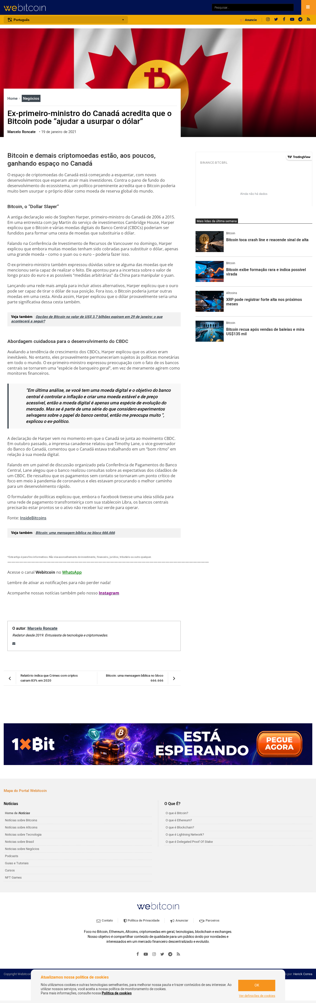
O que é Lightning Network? (185, 834)
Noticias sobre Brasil (19, 841)
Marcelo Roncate (42, 628)
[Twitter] (276, 20)
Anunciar (181, 920)
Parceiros (212, 920)
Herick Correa (302, 974)
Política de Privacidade (143, 920)
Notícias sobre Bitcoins (21, 820)
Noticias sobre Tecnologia (23, 834)
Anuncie (250, 20)
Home (13, 98)
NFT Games (13, 877)
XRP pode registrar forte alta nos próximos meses (264, 302)
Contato (107, 920)
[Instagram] (268, 20)
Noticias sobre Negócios (22, 848)
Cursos (10, 870)
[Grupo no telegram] (300, 20)
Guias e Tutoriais (17, 863)
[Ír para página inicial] (105, 7)
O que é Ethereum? (179, 820)
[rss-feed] (308, 20)
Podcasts (11, 856)
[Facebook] (284, 20)
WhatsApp (72, 572)
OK (257, 985)
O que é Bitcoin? (177, 813)
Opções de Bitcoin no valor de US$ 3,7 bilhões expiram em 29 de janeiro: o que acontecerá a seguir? (86, 319)
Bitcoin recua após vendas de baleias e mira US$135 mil (265, 332)
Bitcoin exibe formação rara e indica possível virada (266, 272)
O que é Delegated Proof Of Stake (189, 841)
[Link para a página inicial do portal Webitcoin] (158, 905)
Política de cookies (117, 993)
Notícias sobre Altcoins (21, 827)
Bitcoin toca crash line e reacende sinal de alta (267, 240)
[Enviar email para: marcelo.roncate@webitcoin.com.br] (13, 643)
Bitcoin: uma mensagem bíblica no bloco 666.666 (75, 532)
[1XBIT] (158, 744)
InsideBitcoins (33, 518)
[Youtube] (292, 20)
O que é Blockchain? (180, 827)
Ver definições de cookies (257, 996)
